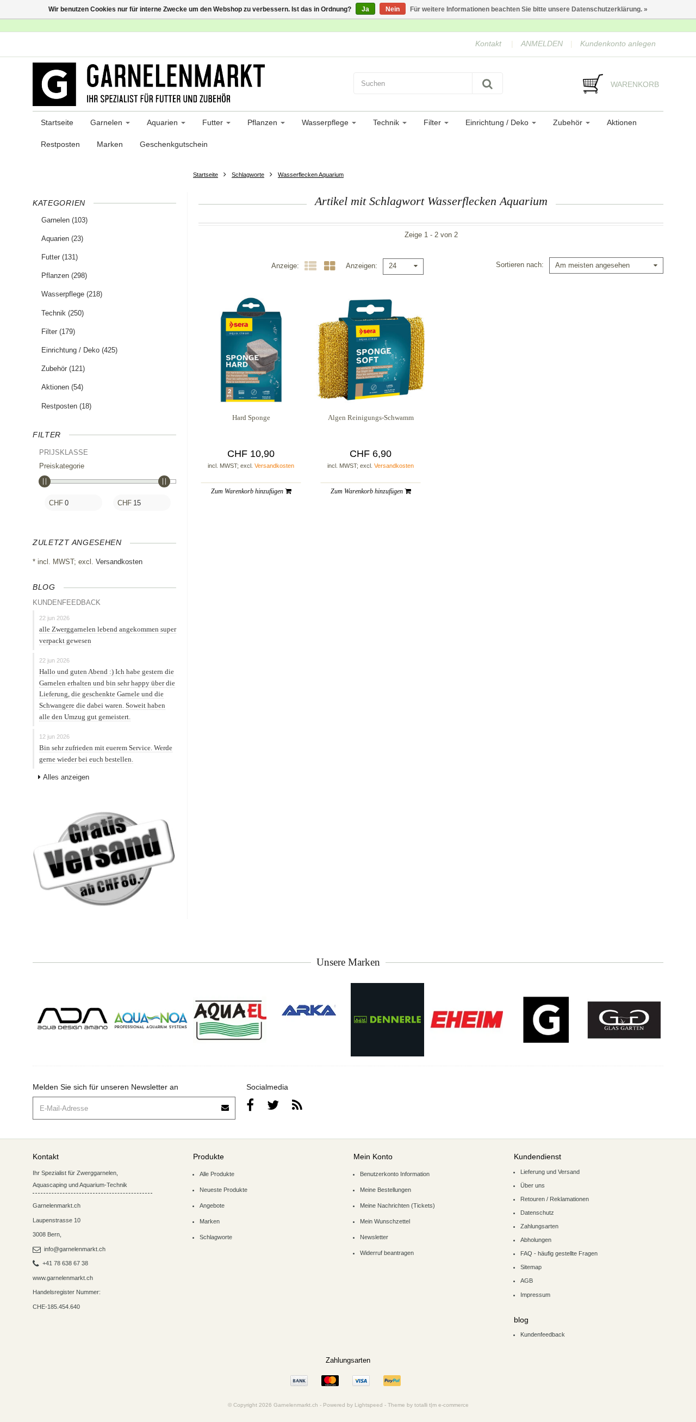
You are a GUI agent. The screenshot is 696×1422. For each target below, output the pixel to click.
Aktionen (622, 122)
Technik (387, 122)
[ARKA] (309, 1010)
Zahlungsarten (539, 1226)
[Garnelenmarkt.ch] (188, 84)
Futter (213, 122)
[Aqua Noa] (151, 1019)
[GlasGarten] (624, 1019)
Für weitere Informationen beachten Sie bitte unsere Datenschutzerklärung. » (529, 9)
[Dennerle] (387, 1019)
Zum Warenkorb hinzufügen (248, 491)
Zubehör (569, 122)
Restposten (60, 144)
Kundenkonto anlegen (618, 43)
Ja (365, 9)
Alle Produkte (217, 1174)
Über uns (532, 1185)
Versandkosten (119, 562)
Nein (393, 9)
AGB (526, 1280)
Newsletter (374, 1237)
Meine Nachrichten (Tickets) (397, 1205)
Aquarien (163, 122)
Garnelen (107, 122)
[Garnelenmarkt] (545, 1019)
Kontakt (488, 43)
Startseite (57, 122)
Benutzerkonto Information (395, 1174)
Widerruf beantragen (387, 1253)
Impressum (535, 1294)
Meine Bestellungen (385, 1189)
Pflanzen (263, 122)
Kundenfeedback (542, 1334)
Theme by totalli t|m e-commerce (428, 1405)
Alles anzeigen (66, 777)
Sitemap (531, 1267)
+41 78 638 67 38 (65, 1263)
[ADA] (72, 1019)
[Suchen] (487, 83)
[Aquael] (229, 1019)
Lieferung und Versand (550, 1171)
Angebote (212, 1205)
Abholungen (535, 1239)
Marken (110, 144)
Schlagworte (248, 174)
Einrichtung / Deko (498, 122)
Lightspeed (369, 1405)
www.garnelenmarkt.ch (63, 1278)
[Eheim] (466, 1019)
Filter (433, 122)
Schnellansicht (251, 382)
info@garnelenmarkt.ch (74, 1249)
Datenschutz (537, 1212)
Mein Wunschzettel (385, 1221)
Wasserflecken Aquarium (311, 174)
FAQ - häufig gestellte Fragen (559, 1253)
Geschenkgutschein (174, 144)
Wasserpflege (326, 122)
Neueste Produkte (223, 1189)
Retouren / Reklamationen (554, 1199)
